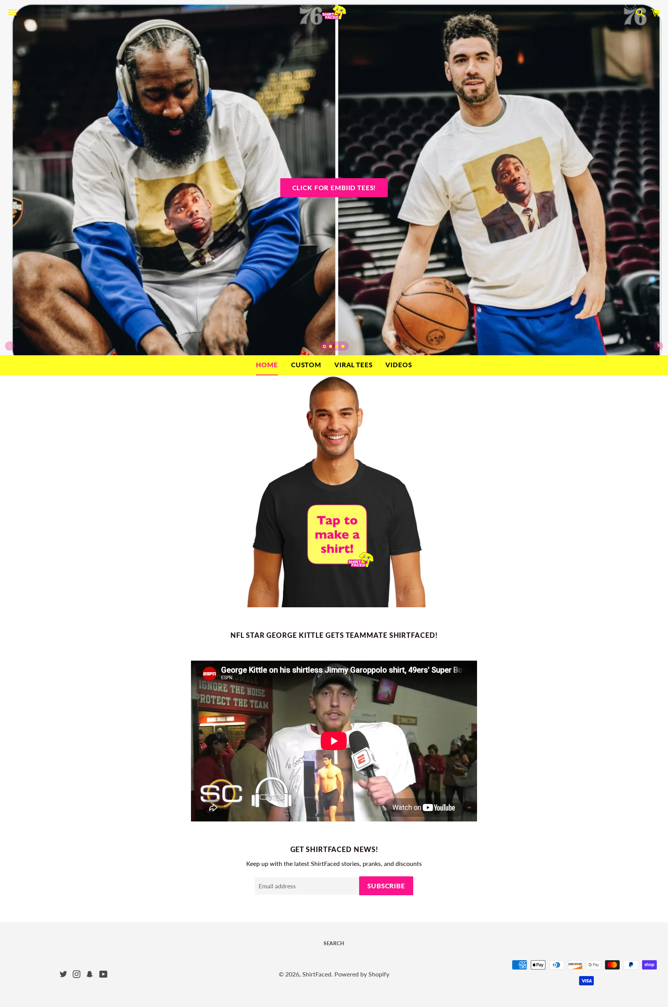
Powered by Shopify (361, 974)
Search (334, 943)
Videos (398, 365)
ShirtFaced (316, 974)
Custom (306, 365)
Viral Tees (353, 365)
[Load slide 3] (337, 347)
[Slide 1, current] (325, 347)
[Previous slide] (9, 345)
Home (267, 365)
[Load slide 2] (331, 347)
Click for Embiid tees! (334, 188)
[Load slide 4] (343, 347)
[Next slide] (658, 345)
